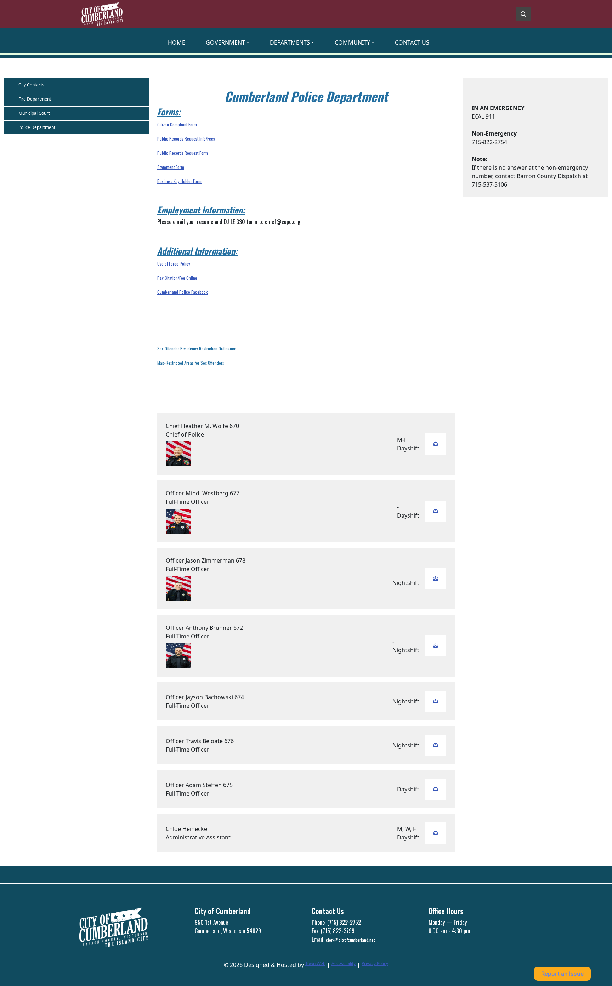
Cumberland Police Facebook (182, 292)
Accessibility (344, 964)
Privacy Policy (375, 964)
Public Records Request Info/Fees (186, 139)
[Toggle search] (523, 14)
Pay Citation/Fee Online (177, 278)
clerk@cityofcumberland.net (350, 940)
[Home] (102, 14)
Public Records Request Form (182, 153)
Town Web (315, 964)
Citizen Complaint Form (177, 124)
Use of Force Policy (173, 264)
